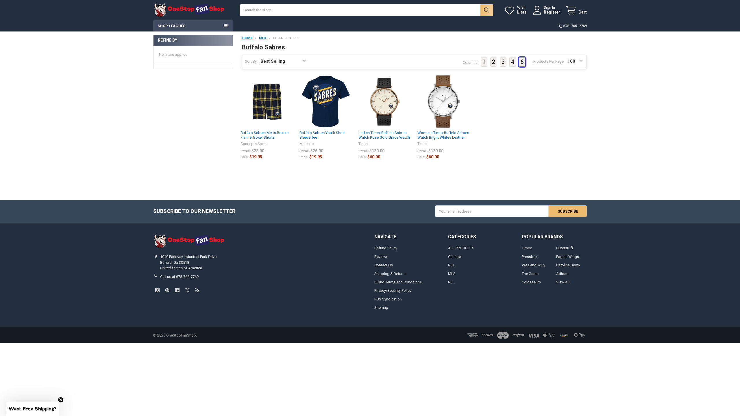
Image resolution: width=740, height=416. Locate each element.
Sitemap (381, 307)
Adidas (562, 274)
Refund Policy (385, 248)
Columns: (470, 62)
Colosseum (531, 282)
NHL (451, 265)
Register (552, 12)
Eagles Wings (567, 257)
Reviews (381, 257)
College (454, 257)
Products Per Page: (549, 61)
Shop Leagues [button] (171, 26)
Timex (527, 248)
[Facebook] (177, 290)
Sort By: (251, 61)
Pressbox (529, 257)
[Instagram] (157, 290)
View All (562, 282)
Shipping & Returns (390, 274)
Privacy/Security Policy (392, 290)
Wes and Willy (533, 265)
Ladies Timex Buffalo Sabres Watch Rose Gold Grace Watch (384, 135)
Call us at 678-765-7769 (179, 276)
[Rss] (197, 290)
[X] (187, 290)
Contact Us (383, 265)
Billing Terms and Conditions (398, 282)
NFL (451, 282)
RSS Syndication (388, 299)
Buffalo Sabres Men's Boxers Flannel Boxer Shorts (264, 135)
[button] (32, 409)
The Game (530, 274)
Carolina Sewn (568, 265)
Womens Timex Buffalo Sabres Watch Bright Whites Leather (443, 135)
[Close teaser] (61, 400)
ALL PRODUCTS (461, 248)
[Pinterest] (167, 290)
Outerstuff (564, 248)
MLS (452, 274)
